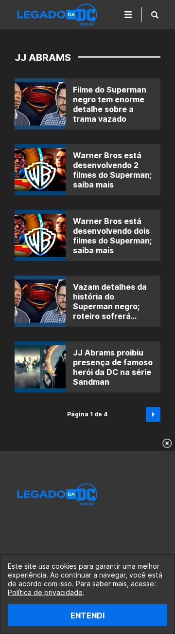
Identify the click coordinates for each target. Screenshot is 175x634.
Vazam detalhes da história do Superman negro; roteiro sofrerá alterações (110, 306)
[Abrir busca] (154, 14)
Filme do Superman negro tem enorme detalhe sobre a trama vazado (109, 104)
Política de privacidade (45, 592)
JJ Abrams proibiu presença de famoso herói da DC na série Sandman (113, 367)
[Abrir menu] (128, 14)
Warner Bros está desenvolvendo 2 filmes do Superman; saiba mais (112, 169)
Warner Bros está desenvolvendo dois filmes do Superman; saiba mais (112, 235)
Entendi (87, 615)
